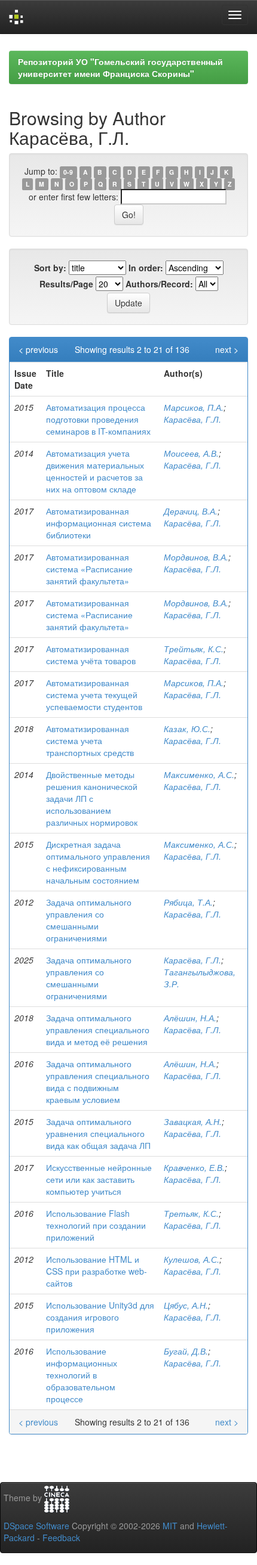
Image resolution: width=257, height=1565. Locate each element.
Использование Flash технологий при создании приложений (96, 1225)
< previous (38, 349)
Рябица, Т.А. (188, 902)
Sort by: (50, 268)
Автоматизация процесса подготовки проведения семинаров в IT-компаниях (98, 419)
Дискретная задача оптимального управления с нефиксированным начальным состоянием (98, 862)
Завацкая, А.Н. (193, 1121)
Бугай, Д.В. (186, 1351)
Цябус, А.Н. (186, 1305)
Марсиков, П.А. (194, 407)
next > (226, 349)
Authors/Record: (159, 284)
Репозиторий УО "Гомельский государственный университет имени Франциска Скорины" (120, 67)
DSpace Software (36, 1526)
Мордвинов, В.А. (196, 557)
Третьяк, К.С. (191, 1213)
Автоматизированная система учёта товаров (91, 655)
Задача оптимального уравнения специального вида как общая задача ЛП (98, 1133)
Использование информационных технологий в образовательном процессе (81, 1375)
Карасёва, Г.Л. (192, 419)
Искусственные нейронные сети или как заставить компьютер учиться (99, 1179)
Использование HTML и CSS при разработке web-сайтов (96, 1271)
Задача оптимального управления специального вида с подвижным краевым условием (97, 1081)
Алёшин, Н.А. (190, 1018)
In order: (145, 268)
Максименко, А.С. (199, 774)
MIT (170, 1526)
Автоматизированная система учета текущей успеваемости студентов (94, 694)
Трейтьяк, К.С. (194, 649)
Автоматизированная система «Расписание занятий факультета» (89, 569)
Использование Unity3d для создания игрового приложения (100, 1317)
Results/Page (66, 284)
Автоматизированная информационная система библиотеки (98, 523)
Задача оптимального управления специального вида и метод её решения (97, 1030)
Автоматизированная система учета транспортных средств (90, 740)
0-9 (68, 172)
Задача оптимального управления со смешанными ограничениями (88, 920)
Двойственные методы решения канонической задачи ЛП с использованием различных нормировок (91, 798)
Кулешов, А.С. (191, 1259)
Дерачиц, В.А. (191, 511)
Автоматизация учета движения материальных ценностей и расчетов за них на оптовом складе (95, 471)
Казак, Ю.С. (187, 729)
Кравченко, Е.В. (194, 1167)
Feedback (61, 1538)
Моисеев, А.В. (191, 453)
